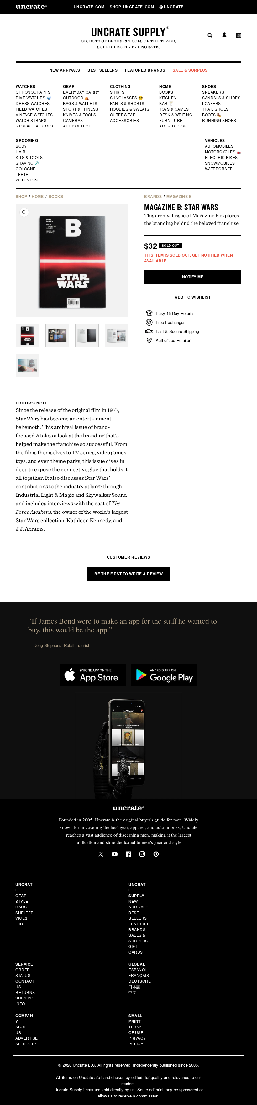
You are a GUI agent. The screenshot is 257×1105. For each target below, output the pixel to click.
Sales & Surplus (138, 937)
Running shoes (219, 120)
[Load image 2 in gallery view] (57, 335)
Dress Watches (33, 103)
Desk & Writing (176, 114)
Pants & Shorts (127, 103)
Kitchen (168, 97)
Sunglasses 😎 (127, 97)
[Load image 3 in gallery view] (87, 335)
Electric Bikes (222, 157)
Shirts (117, 92)
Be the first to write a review (128, 574)
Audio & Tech (77, 126)
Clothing (120, 86)
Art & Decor (173, 126)
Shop (21, 196)
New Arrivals (65, 70)
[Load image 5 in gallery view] (27, 365)
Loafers (211, 103)
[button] (238, 6)
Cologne (26, 168)
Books (166, 92)
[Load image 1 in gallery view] (27, 335)
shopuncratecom (132, 6)
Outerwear (123, 114)
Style (21, 901)
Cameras (73, 120)
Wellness (27, 180)
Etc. (19, 923)
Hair (21, 151)
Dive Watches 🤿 (34, 97)
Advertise (26, 1038)
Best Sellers (102, 70)
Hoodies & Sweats (130, 109)
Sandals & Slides (221, 97)
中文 (132, 992)
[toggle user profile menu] (223, 6)
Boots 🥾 (212, 114)
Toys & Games (174, 109)
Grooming (27, 140)
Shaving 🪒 (28, 163)
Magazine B (179, 196)
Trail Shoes (215, 109)
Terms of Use (135, 1029)
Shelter (24, 912)
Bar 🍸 (166, 103)
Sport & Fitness (81, 109)
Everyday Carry (82, 92)
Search (207, 6)
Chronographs (33, 92)
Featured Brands (145, 70)
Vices (21, 918)
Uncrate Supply (128, 31)
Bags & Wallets (80, 103)
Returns (25, 992)
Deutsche (139, 980)
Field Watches (32, 109)
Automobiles (219, 146)
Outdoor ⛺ (76, 97)
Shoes (209, 86)
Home (165, 86)
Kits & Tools (29, 157)
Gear (69, 86)
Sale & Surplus (190, 70)
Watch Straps (31, 120)
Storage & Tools (35, 126)
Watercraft (219, 168)
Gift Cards (135, 949)
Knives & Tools (80, 114)
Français (138, 975)
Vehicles (215, 140)
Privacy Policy (137, 1040)
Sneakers (213, 92)
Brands (153, 196)
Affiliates (26, 1043)
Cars (21, 906)
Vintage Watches (35, 114)
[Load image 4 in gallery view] (116, 335)
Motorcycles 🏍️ (223, 151)
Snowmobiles (220, 163)
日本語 (134, 986)
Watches (25, 86)
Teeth (22, 174)
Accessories (124, 120)
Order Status (22, 972)
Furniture (171, 120)
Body (21, 146)
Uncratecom (90, 6)
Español (137, 969)
